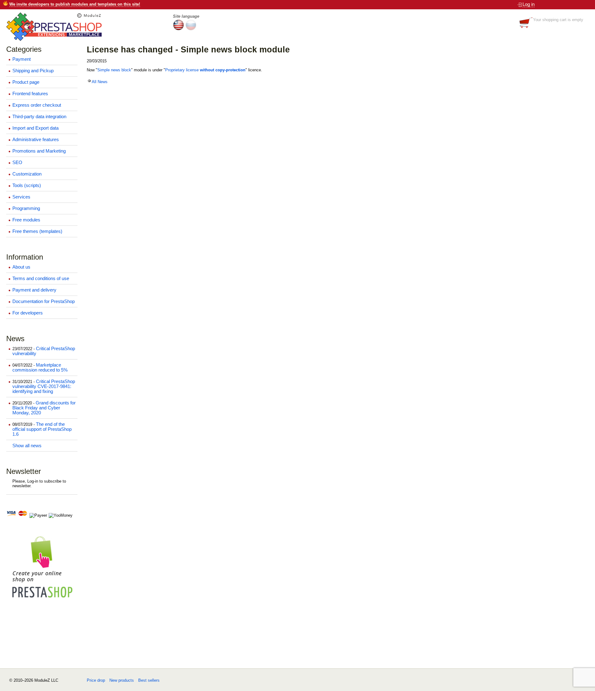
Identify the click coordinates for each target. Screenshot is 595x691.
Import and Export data (35, 128)
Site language (186, 16)
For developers (27, 312)
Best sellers (149, 680)
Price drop (96, 680)
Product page (25, 82)
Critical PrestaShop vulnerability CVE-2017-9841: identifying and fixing (43, 386)
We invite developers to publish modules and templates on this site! (74, 4)
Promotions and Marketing (39, 151)
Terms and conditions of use (40, 278)
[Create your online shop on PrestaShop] (41, 600)
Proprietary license (205, 70)
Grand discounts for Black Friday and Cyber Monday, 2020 (44, 407)
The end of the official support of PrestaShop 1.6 (42, 429)
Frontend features (30, 93)
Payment (21, 59)
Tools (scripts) (26, 185)
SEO (17, 162)
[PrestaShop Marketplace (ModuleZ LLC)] (54, 39)
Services (21, 196)
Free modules (26, 219)
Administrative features (35, 139)
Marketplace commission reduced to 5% (40, 367)
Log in (528, 4)
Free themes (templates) (37, 231)
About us (21, 267)
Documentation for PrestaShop (43, 301)
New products (121, 680)
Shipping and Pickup (33, 70)
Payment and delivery (34, 290)
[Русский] (190, 29)
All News (100, 81)
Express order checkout (36, 105)
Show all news (27, 445)
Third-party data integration (39, 116)
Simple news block (114, 70)
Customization (27, 174)
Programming (26, 208)
